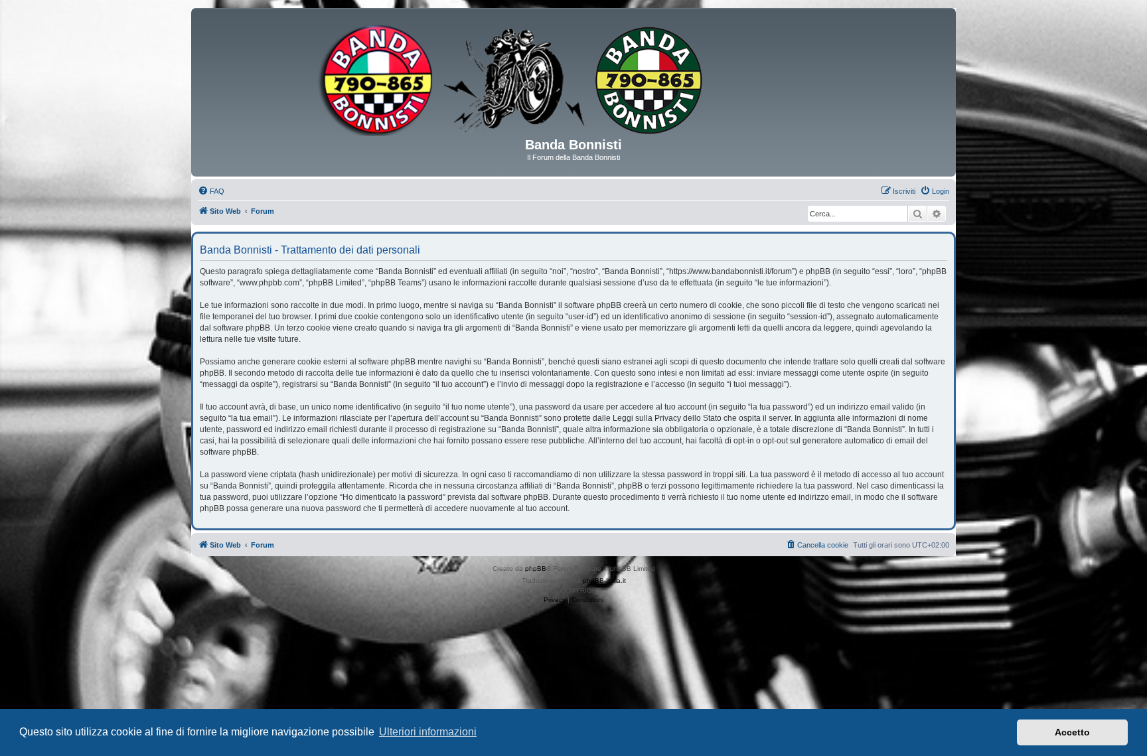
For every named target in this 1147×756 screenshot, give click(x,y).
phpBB (535, 568)
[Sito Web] (573, 77)
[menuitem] (211, 191)
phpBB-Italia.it (604, 580)
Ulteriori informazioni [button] (428, 731)
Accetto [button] (1072, 732)
